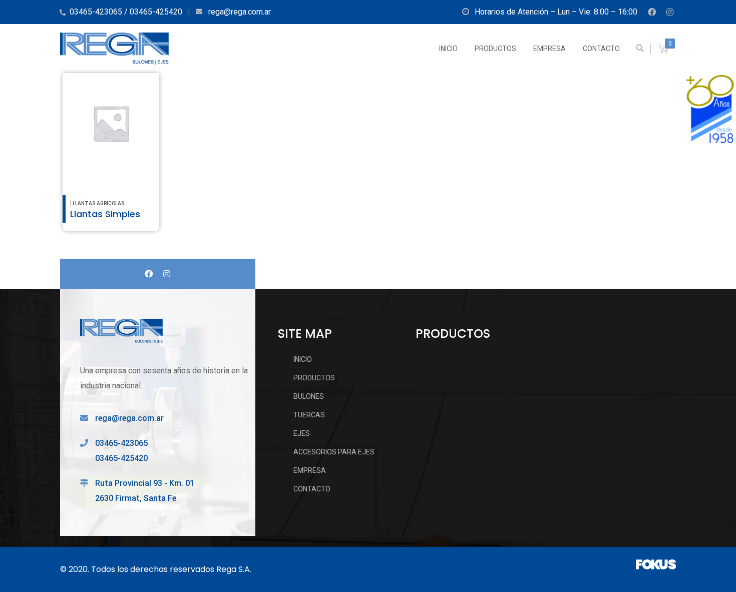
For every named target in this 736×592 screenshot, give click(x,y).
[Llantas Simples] (111, 123)
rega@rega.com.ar (129, 418)
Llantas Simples (105, 214)
